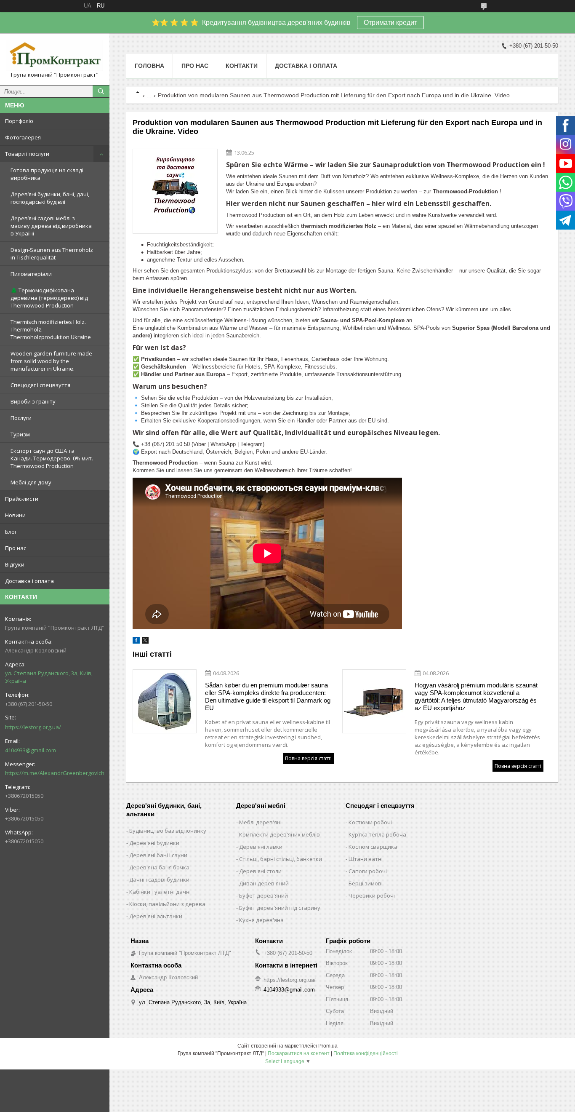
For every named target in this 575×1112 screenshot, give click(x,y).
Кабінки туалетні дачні (160, 891)
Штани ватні (366, 859)
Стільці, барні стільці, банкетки (280, 859)
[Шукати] (101, 91)
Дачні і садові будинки (159, 879)
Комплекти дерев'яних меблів (279, 834)
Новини (15, 515)
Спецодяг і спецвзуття (40, 385)
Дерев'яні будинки (154, 843)
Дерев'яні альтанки (155, 916)
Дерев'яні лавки (260, 846)
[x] (145, 642)
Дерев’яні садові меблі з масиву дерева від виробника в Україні (51, 225)
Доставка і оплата (29, 581)
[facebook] (136, 642)
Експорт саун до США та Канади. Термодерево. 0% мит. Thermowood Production (52, 458)
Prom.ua (328, 1046)
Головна (149, 65)
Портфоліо (19, 121)
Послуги (21, 418)
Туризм (20, 434)
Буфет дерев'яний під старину (279, 908)
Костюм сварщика (373, 846)
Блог (11, 531)
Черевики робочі (372, 895)
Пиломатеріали (31, 274)
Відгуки (14, 564)
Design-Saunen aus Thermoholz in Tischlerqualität (52, 253)
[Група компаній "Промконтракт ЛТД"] (54, 55)
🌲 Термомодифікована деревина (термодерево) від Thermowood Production (49, 297)
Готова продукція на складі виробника (47, 174)
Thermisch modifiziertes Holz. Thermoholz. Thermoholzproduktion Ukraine (51, 329)
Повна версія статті (308, 758)
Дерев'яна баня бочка (159, 867)
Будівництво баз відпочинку (167, 830)
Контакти (242, 65)
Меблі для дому (31, 482)
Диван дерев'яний (264, 883)
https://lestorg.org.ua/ (33, 727)
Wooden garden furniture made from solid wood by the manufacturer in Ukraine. (51, 361)
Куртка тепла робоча (377, 834)
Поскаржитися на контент (299, 1053)
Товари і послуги (27, 154)
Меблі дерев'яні (260, 822)
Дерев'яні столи (260, 871)
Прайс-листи (21, 499)
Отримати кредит (390, 22)
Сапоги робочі (368, 871)
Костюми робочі (370, 822)
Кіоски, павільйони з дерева (167, 904)
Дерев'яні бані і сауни (158, 855)
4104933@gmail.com (30, 750)
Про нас (15, 548)
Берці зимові (366, 883)
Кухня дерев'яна (261, 920)
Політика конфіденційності (365, 1053)
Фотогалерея (23, 137)
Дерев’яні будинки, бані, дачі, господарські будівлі (50, 198)
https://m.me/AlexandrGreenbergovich (54, 773)
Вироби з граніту (33, 401)
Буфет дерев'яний (263, 895)
